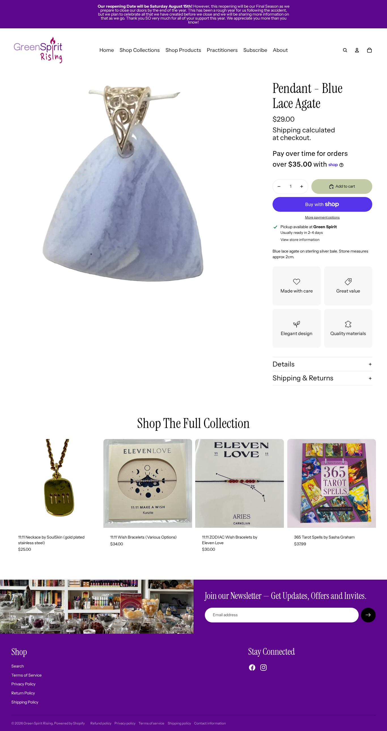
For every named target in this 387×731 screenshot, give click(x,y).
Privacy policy (124, 723)
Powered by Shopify (69, 723)
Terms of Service (26, 675)
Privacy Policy (23, 683)
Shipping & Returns (303, 378)
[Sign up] (368, 615)
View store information (300, 239)
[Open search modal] (345, 50)
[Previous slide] (111, 483)
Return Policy (23, 693)
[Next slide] (183, 483)
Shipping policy (179, 723)
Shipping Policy (24, 702)
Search (17, 666)
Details (283, 364)
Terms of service (151, 723)
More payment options (322, 217)
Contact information (210, 723)
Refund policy (100, 723)
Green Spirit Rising (38, 723)
